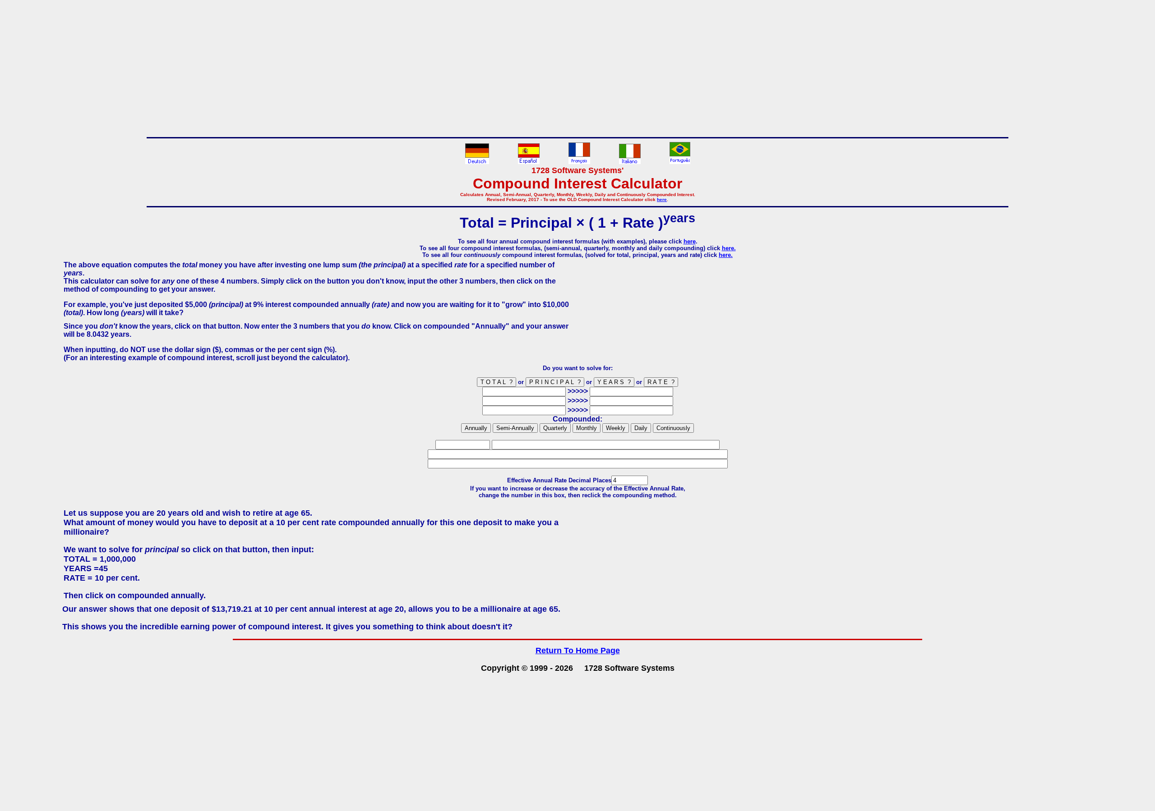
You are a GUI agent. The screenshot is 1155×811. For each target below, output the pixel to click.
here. (729, 248)
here (662, 199)
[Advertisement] (577, 67)
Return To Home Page (578, 650)
